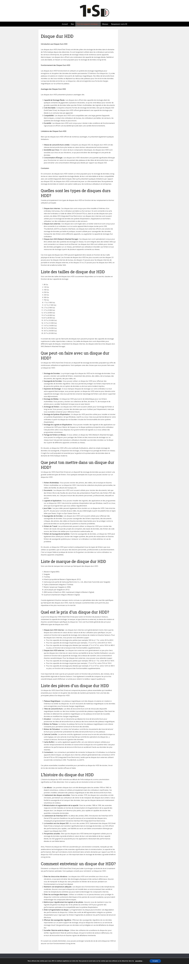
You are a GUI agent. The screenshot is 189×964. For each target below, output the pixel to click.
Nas (72, 24)
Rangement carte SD (119, 24)
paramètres (138, 961)
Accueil (65, 24)
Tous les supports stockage (87, 24)
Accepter (155, 961)
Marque (105, 24)
